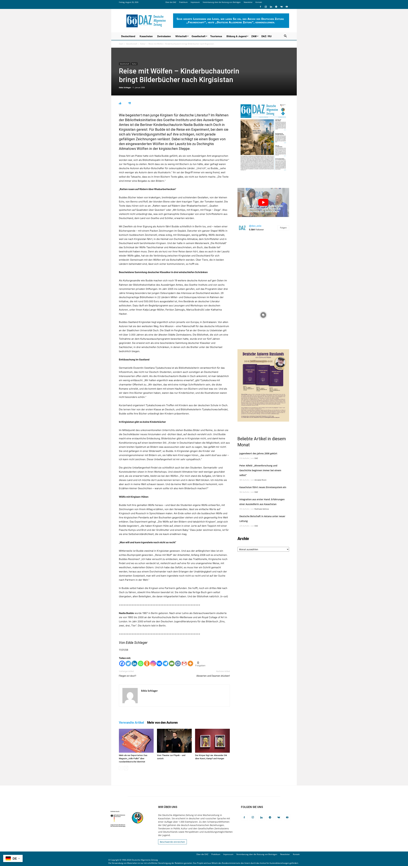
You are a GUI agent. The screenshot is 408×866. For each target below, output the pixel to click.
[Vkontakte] (159, 663)
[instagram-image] (263, 261)
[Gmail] (184, 663)
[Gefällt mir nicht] (129, 103)
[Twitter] (128, 663)
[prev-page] (121, 768)
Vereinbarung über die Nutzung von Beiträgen (222, 2)
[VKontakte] (281, 6)
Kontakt (258, 2)
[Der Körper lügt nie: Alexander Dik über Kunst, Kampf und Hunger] (212, 741)
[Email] (172, 663)
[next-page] (126, 768)
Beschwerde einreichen (172, 841)
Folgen (283, 227)
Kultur (143, 43)
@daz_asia (255, 225)
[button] (285, 36)
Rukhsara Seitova (262, 509)
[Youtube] (286, 6)
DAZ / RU (266, 36)
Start (121, 43)
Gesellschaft (198, 36)
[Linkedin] (271, 6)
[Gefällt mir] (120, 103)
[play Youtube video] (263, 202)
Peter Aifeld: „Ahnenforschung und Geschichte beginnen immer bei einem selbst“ (260, 470)
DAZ (256, 458)
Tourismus (216, 36)
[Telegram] (276, 6)
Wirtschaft (181, 36)
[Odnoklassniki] (147, 663)
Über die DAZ (170, 2)
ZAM (254, 36)
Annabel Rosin (260, 480)
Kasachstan (146, 36)
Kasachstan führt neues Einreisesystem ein (262, 487)
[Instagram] (265, 6)
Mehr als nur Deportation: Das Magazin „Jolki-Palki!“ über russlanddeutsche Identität (133, 758)
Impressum (195, 2)
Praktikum (183, 2)
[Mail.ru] (178, 663)
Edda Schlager (125, 87)
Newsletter (248, 2)
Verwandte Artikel (131, 722)
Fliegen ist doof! (127, 675)
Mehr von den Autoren (162, 722)
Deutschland (128, 36)
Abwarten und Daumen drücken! (213, 675)
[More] (190, 663)
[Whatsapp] (140, 663)
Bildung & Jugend (236, 36)
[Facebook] (260, 6)
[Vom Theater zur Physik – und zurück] (174, 741)
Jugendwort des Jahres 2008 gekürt (258, 453)
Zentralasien (164, 36)
